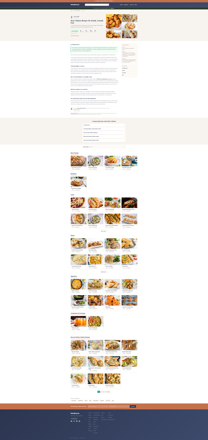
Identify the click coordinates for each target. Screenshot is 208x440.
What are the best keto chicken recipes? (91, 136)
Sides (89, 428)
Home (72, 10)
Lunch (89, 419)
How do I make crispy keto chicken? (90, 132)
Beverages (90, 430)
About (136, 4)
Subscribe (133, 406)
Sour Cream (108, 400)
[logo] (77, 4)
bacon (112, 84)
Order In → (113, 8)
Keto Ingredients (77, 10)
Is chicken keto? (125, 68)
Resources (132, 4)
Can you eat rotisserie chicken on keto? (91, 140)
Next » (108, 391)
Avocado (107, 84)
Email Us (102, 417)
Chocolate (102, 400)
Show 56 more (103, 271)
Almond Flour (80, 400)
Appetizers (90, 426)
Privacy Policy (110, 415)
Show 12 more (103, 231)
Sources (123, 70)
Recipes (121, 4)
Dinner (89, 421)
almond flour (109, 79)
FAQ (123, 75)
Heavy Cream (74, 400)
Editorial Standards (111, 419)
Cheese (86, 400)
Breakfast (90, 417)
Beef (113, 400)
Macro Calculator (104, 419)
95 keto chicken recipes (75, 35)
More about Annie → (77, 109)
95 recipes (124, 72)
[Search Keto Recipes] (108, 5)
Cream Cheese (95, 400)
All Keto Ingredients (96, 415)
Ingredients (126, 4)
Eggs (90, 400)
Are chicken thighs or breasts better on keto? (92, 128)
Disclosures (110, 417)
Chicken (94, 430)
